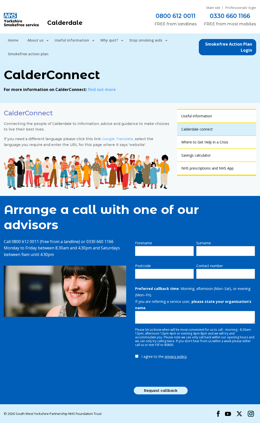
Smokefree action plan (28, 53)
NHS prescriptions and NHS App (207, 168)
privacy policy (176, 356)
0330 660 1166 (230, 16)
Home (13, 40)
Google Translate (117, 139)
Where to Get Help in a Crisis (204, 142)
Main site (213, 7)
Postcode (143, 265)
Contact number (209, 265)
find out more (102, 89)
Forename (143, 243)
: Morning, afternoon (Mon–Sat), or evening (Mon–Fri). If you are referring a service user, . (193, 298)
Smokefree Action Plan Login (228, 47)
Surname (203, 243)
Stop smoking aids (145, 40)
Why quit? (109, 40)
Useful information (72, 40)
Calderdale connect (197, 129)
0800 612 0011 (176, 16)
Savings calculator (196, 155)
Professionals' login (240, 7)
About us (35, 40)
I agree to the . (164, 356)
